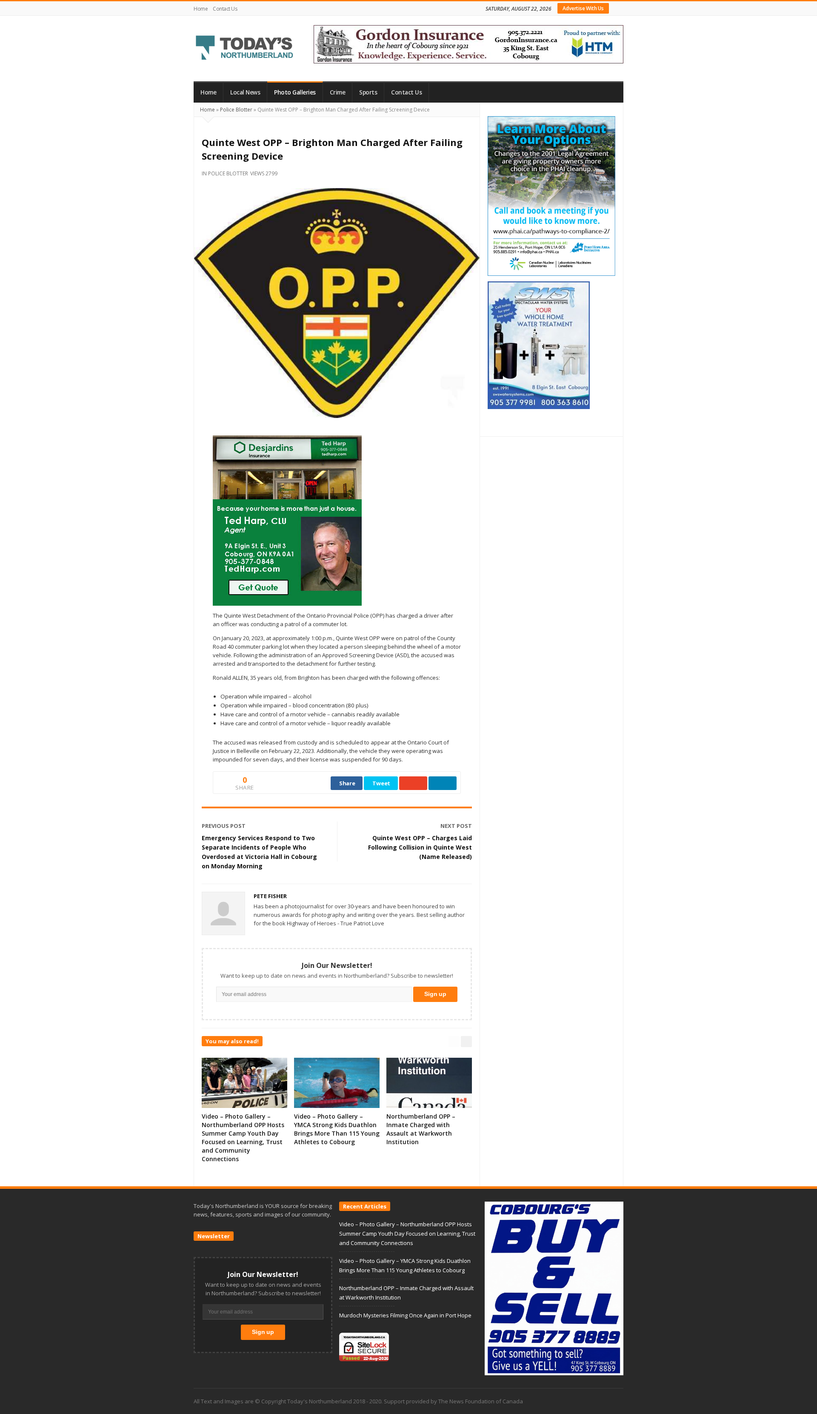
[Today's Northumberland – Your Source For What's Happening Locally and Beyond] (245, 48)
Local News (245, 92)
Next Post (456, 826)
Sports (368, 92)
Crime (338, 92)
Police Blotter (236, 109)
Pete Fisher (270, 896)
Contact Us (225, 8)
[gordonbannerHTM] (468, 43)
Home (201, 8)
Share (347, 783)
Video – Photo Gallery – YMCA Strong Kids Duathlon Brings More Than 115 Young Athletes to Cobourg (337, 1129)
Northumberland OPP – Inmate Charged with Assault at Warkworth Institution (420, 1129)
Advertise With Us (583, 8)
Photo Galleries (295, 92)
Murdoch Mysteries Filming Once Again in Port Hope (405, 1315)
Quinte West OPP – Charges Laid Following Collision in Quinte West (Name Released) (420, 847)
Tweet (381, 783)
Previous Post (224, 826)
